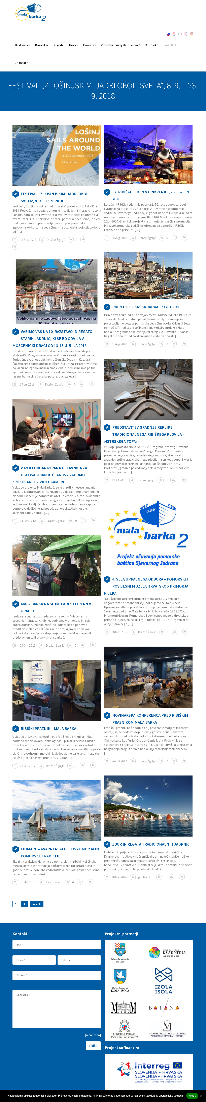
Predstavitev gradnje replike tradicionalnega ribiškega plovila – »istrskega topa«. (144, 434)
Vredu (192, 1095)
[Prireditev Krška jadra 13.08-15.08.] (148, 275)
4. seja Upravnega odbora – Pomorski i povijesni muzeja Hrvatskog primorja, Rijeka (147, 586)
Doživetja (41, 45)
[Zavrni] (201, 1096)
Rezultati (170, 45)
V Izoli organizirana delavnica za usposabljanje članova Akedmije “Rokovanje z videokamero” (50, 474)
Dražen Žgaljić (56, 240)
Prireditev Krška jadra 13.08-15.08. (146, 306)
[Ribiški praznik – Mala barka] (56, 690)
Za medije (21, 63)
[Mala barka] (30, 12)
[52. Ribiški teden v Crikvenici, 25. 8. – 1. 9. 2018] (148, 154)
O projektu (152, 45)
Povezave (89, 45)
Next (35, 904)
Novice (73, 45)
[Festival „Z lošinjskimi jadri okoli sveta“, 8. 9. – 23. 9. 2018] (56, 155)
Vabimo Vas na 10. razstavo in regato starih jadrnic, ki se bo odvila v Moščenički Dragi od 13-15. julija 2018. (52, 338)
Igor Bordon (145, 877)
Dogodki (58, 45)
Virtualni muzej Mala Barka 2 (120, 45)
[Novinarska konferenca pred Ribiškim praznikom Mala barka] (148, 677)
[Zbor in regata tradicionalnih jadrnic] (148, 805)
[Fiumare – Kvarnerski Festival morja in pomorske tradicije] (56, 810)
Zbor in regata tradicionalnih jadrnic (151, 844)
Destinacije (22, 45)
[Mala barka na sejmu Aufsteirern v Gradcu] (56, 565)
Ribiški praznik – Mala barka (48, 728)
